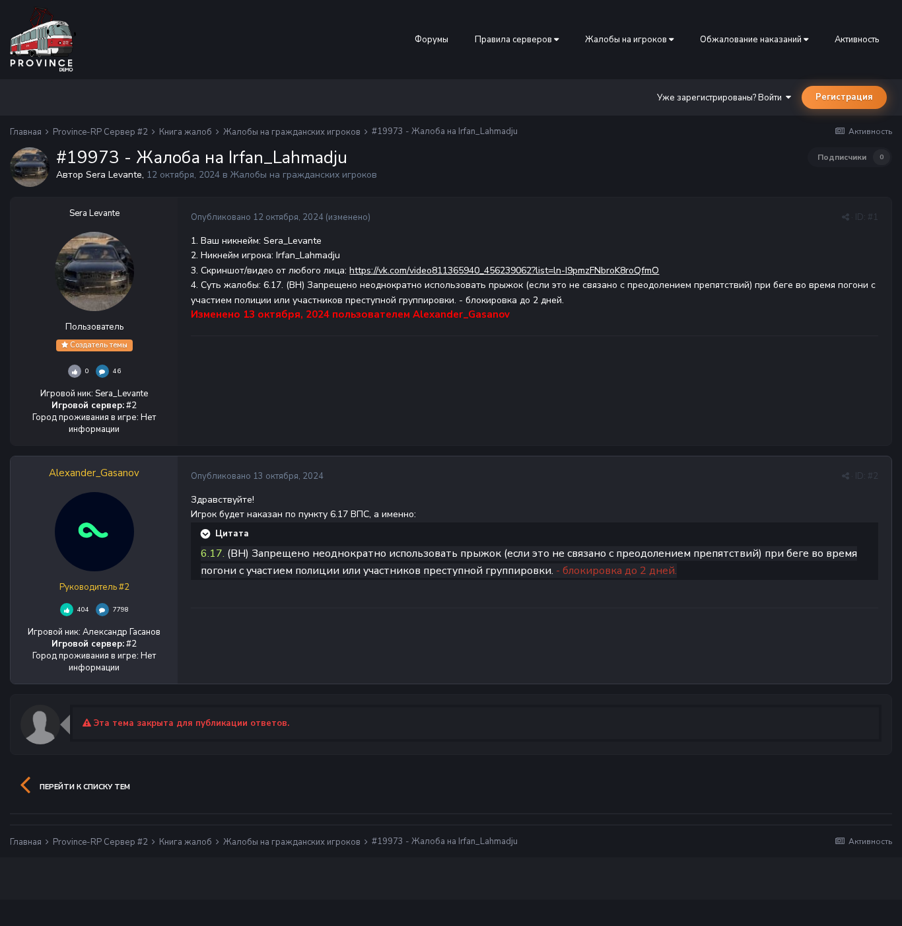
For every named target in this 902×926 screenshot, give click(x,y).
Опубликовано (257, 217)
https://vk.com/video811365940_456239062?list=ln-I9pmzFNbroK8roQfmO (504, 270)
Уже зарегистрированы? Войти (721, 98)
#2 (873, 476)
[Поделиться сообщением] (845, 217)
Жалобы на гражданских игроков (303, 174)
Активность (857, 40)
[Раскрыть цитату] (207, 533)
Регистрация (844, 97)
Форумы (431, 40)
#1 (873, 217)
